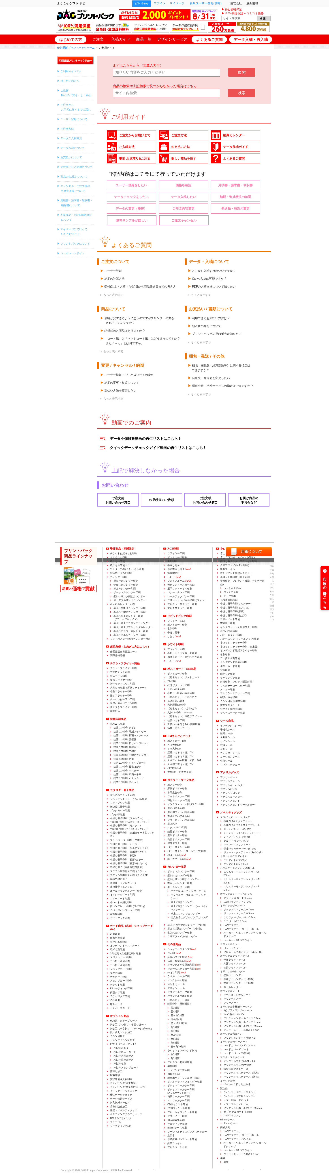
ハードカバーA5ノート (236, 1049)
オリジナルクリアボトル (233, 856)
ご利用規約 (251, 1169)
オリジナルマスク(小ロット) (239, 1061)
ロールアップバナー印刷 (180, 596)
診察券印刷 (116, 973)
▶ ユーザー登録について (72, 119)
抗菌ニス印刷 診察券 (124, 739)
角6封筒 (175, 1038)
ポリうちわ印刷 (118, 557)
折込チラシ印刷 (118, 676)
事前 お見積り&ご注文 (134, 158)
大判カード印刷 (118, 976)
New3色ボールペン (234, 1014)
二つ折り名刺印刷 (120, 961)
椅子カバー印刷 (179, 859)
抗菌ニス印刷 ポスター (126, 770)
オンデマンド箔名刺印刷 (233, 662)
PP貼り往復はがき (123, 1059)
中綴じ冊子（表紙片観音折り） (127, 867)
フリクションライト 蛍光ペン (240, 1037)
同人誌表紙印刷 (176, 1120)
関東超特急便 (117, 655)
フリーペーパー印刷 (127, 840)
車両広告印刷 (174, 792)
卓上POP (172, 823)
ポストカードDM (176, 740)
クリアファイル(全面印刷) (234, 565)
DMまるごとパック (120, 1118)
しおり (174, 577)
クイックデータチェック (123, 1090)
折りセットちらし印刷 (122, 683)
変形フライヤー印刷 (121, 679)
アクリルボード (228, 777)
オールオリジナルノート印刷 (126, 890)
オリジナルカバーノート (233, 1041)
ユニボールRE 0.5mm (235, 921)
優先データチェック (121, 1094)
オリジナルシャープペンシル (236, 893)
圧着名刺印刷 (117, 937)
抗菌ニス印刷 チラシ (124, 727)
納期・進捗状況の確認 (235, 197)
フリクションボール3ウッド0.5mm (243, 1025)
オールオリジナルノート (237, 994)
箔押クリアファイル (235, 967)
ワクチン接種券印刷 (231, 709)
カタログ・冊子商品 (122, 790)
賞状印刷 (225, 670)
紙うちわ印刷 (117, 561)
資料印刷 (242, 582)
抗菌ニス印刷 (117, 723)
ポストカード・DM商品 (181, 668)
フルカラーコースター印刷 (235, 685)
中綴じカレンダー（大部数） (240, 979)
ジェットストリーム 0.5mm (239, 913)
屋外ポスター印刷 (177, 843)
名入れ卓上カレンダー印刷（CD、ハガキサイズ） (128, 618)
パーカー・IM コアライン (238, 940)
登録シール (226, 733)
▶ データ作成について (71, 147)
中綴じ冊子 (173, 565)
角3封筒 (175, 1031)
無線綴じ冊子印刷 (120, 806)
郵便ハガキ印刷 (228, 697)
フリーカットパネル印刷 (180, 820)
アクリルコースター (231, 796)
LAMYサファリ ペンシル (237, 901)
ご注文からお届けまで (134, 135)
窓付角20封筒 (178, 1046)
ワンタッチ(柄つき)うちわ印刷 (127, 569)
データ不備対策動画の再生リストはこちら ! (145, 438)
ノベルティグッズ (231, 812)
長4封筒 (175, 1011)
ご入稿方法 (127, 147)
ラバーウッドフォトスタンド (240, 1092)
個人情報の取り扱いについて (171, 1169)
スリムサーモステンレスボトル (237, 867)
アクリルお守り (228, 789)
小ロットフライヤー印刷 (233, 642)
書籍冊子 (123, 882)
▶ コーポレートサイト (71, 253)
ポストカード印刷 (177, 557)
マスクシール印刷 (177, 980)
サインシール (227, 741)
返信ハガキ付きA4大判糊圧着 (183, 724)
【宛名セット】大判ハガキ (182, 708)
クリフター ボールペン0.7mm (240, 917)
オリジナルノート (230, 991)
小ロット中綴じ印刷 (121, 902)
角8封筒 (175, 1042)
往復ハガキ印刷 (176, 720)
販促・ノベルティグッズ (123, 1110)
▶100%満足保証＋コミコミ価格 (243, 13)
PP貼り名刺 (119, 1063)
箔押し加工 (116, 1071)
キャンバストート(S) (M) (237, 829)
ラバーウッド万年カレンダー (240, 1096)
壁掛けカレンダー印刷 (125, 580)
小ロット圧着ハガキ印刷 (180, 693)
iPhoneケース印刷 (177, 1127)
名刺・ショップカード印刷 (182, 653)
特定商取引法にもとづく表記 (208, 1169)
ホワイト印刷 (175, 644)
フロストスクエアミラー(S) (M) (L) (243, 952)
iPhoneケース (227, 1119)
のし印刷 (115, 1000)
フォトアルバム (179, 580)
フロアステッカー (230, 764)
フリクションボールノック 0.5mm (242, 1022)
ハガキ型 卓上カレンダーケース (188, 891)
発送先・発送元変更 (235, 208)
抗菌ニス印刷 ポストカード (128, 778)
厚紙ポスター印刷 (177, 788)
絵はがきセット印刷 (178, 685)
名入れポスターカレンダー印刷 (130, 631)
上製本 (171, 1135)
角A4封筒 (176, 1034)
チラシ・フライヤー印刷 (123, 668)
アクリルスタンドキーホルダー (237, 804)
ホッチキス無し (232, 592)
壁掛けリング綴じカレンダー (129, 596)
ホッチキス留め (232, 588)
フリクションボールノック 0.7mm (242, 1018)
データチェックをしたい (131, 197)
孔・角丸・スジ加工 (121, 1032)
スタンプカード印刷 (121, 980)
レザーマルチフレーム (236, 1103)
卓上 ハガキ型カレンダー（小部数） (187, 924)
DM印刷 (171, 681)
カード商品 (131, 927)
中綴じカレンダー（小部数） (240, 983)
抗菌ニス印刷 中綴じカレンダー (131, 755)
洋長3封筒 (176, 1019)
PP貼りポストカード (124, 1051)
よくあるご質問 (234, 158)
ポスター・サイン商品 (180, 780)
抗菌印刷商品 (118, 719)
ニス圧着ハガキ (176, 701)
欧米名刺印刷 (117, 949)
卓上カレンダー (232, 987)
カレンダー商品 (176, 866)
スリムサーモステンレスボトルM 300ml (242, 881)
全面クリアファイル (235, 959)
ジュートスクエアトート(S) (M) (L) (243, 852)
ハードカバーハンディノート (240, 1045)
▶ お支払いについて (69, 157)
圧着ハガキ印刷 (176, 689)
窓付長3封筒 (177, 1015)
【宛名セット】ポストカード (183, 677)
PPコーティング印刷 (121, 988)
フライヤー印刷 (176, 620)
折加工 (128, 1024)
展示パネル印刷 (176, 808)
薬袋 (222, 1158)
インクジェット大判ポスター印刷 (185, 804)
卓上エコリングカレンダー (185, 913)
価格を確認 (183, 185)
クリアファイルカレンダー (182, 936)
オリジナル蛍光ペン (231, 1033)
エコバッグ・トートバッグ (235, 817)
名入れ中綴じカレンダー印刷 (129, 612)
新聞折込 (115, 711)
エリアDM (116, 1122)
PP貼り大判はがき (123, 1055)
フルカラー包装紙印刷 (179, 1062)
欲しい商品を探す (183, 158)
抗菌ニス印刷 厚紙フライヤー (129, 731)
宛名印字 (115, 1075)
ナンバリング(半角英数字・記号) (128, 1087)
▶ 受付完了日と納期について (75, 167)
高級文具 (225, 1127)
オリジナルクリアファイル (235, 955)
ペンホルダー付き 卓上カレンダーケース (189, 897)
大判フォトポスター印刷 (180, 584)
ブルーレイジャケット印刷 (182, 1112)
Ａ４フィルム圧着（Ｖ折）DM (184, 760)
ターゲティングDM (120, 1125)
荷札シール (226, 749)
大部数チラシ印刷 (120, 672)
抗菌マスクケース (230, 705)
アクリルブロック (230, 792)
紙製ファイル (174, 1143)
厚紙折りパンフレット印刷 (182, 1139)
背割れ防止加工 (118, 1106)
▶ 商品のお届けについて (72, 176)
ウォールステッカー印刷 (184, 968)
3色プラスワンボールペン (238, 1010)
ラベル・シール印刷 (178, 976)
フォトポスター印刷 (178, 796)
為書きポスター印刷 (178, 839)
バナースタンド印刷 (178, 592)
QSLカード (116, 1004)
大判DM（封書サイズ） (180, 772)
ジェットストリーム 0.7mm (239, 909)
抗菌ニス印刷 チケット (126, 782)
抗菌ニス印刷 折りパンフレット (131, 743)
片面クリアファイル (235, 963)
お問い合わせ (141, 3)
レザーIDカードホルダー (237, 1100)
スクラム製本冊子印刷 (128, 871)
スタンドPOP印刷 (177, 827)
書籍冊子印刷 (227, 623)
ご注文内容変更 (183, 208)
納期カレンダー (234, 135)
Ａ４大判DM (174, 744)
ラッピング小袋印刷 (178, 1070)
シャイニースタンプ (181, 949)
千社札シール (227, 729)
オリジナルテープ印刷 (179, 992)
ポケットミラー (232, 948)
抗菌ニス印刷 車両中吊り (127, 774)
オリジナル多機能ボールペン (236, 1006)
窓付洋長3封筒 (179, 1023)
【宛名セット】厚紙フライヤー (184, 716)
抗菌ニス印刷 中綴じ (124, 751)
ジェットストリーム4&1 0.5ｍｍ (241, 1030)
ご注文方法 (179, 135)
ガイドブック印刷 (120, 918)
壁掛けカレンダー (233, 975)
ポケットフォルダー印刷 (180, 1085)
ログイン (159, 3)
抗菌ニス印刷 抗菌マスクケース (131, 735)
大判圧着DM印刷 (176, 704)
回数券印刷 (173, 1073)
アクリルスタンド (230, 800)
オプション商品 (119, 1016)
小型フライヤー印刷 (121, 691)
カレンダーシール (230, 753)
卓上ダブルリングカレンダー (129, 600)
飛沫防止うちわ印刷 (121, 573)
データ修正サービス (121, 1098)
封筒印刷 (179, 1003)
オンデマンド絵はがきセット (236, 573)
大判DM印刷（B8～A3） (181, 712)
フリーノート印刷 (120, 898)
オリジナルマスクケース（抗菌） (242, 1072)
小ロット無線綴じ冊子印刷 (235, 577)
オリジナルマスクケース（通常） (242, 1076)
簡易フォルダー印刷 (178, 1096)
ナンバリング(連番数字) (123, 1083)
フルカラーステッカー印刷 (182, 604)
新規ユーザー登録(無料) (205, 3)
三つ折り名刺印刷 (120, 965)
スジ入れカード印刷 (121, 957)
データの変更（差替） (131, 208)
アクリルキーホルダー (232, 785)
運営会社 (145, 1169)
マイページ (177, 3)
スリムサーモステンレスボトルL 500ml (242, 888)
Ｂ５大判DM (174, 748)
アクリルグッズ (229, 772)
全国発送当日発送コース (123, 651)
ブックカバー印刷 (120, 810)
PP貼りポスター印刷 (178, 800)
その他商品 (174, 944)
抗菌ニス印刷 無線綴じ (126, 747)
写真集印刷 (116, 914)
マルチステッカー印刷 (179, 608)
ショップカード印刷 (121, 969)
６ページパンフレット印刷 (125, 910)
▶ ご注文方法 (65, 128)
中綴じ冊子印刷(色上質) (233, 615)
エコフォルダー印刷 (178, 1100)
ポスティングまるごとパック (126, 1114)
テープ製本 (230, 596)
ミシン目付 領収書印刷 (233, 701)
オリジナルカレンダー (232, 971)
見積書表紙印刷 (228, 599)
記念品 (224, 1088)
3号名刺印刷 (125, 953)
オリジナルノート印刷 (122, 894)
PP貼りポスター (122, 1048)
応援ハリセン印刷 (180, 956)
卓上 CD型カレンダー (182, 902)
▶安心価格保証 (232, 9)
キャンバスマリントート (237, 844)
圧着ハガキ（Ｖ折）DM (180, 752)
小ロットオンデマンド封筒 (182, 1050)
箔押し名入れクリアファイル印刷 (238, 561)
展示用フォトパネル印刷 (180, 812)
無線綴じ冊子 (174, 573)
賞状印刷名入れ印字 (121, 1079)
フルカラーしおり (177, 1147)
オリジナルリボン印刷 (179, 995)
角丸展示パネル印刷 (178, 815)
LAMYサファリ (232, 925)
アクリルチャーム (230, 781)
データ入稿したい (183, 197)
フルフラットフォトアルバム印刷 (128, 798)
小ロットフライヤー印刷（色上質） (240, 646)
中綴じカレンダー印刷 (125, 584)
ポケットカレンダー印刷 (127, 592)
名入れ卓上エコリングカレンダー (131, 623)
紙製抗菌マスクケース (236, 1069)
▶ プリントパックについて (73, 243)
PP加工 (123, 1044)
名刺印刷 (115, 934)
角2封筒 (175, 1027)
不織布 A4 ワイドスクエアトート (242, 825)
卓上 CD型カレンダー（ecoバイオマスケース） (189, 908)
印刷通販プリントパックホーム (76, 47)
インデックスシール (231, 725)
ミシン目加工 (117, 1036)
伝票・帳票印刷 (179, 960)
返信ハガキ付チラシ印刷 (123, 703)
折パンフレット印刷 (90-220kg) (127, 906)
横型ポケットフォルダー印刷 (183, 1077)
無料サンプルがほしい (131, 220)
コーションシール (230, 756)
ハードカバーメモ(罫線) (237, 1053)
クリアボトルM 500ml (236, 864)
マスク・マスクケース (232, 1057)
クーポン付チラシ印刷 (122, 699)
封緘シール (226, 745)
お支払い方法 (180, 147)
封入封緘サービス (120, 1102)
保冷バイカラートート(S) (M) (240, 848)
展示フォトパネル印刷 (179, 588)
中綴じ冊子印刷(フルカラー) (236, 603)
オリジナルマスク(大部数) (238, 1064)
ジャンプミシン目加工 (122, 1040)
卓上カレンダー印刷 (124, 588)
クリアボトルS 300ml (235, 860)
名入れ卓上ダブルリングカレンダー (133, 627)
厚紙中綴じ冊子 (118, 879)
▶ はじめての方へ (68, 80)
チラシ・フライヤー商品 (125, 663)
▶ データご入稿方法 (69, 138)
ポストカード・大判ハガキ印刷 (184, 657)
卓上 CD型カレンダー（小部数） (185, 928)
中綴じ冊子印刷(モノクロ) (234, 607)
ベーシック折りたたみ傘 (237, 1084)
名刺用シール (227, 737)
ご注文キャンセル (184, 220)
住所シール (226, 760)
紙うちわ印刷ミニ (120, 565)
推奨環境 (267, 1169)
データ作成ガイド (235, 147)
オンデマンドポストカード (125, 945)
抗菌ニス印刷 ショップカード (129, 762)
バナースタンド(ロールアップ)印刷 (186, 851)
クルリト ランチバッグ (236, 840)
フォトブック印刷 (120, 802)
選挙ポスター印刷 (177, 835)
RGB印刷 (173, 548)
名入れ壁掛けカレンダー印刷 (129, 608)
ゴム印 (174, 953)
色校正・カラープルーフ (123, 1020)
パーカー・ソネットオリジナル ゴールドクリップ (245, 934)
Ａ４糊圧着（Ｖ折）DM (180, 764)
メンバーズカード (120, 1008)
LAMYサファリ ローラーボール (241, 929)
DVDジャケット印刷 (178, 1108)
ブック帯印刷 (117, 814)
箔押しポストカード (178, 728)
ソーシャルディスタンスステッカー (187, 1131)
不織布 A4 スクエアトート (238, 821)
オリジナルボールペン (232, 905)
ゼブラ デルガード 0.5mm (238, 898)
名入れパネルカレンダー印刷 (129, 635)
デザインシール (176, 988)
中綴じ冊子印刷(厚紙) (232, 611)
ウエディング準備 (177, 1123)
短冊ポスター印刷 (177, 831)
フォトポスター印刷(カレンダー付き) (130, 638)
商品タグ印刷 (117, 992)
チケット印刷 (117, 984)
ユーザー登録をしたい (131, 185)
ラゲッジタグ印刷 (120, 996)
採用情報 (234, 1169)
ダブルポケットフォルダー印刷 (184, 1081)
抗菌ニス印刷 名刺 (123, 759)
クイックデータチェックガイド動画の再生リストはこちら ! (157, 448)
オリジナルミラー (230, 944)
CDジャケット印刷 (177, 1104)
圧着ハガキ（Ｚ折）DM (180, 756)
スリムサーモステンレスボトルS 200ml (241, 874)
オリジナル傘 (227, 1080)
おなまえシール (176, 984)
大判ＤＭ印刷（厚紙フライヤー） (128, 687)
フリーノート (231, 1002)
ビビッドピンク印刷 (179, 615)
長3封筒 (175, 1007)
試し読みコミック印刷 (122, 795)
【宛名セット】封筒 (178, 999)
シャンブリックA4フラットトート (242, 833)
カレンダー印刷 (118, 577)
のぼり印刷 (176, 854)
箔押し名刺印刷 (118, 941)
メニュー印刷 (227, 689)
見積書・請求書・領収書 (235, 185)
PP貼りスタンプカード (125, 1067)
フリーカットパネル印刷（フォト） (187, 600)
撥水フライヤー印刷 (121, 695)
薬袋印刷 (172, 1066)
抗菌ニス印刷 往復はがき (127, 766)
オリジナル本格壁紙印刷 (184, 964)
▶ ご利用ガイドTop (69, 71)
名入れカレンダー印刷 (122, 604)
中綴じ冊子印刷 (125, 843)
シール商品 (227, 720)
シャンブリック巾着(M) (237, 836)
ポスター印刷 (174, 784)
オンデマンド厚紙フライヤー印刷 (238, 650)
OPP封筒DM (174, 768)
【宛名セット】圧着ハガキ (182, 696)
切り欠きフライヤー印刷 (123, 707)
